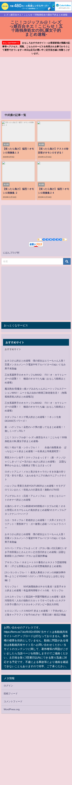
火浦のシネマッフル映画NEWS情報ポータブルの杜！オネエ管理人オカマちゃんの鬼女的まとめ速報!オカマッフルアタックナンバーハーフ (35, 510)
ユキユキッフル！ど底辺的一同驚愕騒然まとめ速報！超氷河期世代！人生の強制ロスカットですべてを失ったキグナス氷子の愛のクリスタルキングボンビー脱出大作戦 (35, 600)
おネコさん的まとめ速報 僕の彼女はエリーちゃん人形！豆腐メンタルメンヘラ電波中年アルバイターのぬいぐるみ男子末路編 (35, 364)
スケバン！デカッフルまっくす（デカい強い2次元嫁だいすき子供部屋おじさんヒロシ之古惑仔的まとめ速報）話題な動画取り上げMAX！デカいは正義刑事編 (36, 552)
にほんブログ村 (11, 252)
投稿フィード (11, 693)
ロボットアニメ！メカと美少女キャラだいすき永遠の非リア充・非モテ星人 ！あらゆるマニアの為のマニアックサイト (35, 475)
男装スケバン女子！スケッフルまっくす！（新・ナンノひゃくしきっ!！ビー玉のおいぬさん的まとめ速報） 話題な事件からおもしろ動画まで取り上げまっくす (35, 461)
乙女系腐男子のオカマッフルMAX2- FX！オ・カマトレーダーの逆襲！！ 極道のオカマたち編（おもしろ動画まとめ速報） (35, 379)
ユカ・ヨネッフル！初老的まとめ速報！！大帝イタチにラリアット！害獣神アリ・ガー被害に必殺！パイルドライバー (35, 524)
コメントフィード (13, 701)
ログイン (8, 685)
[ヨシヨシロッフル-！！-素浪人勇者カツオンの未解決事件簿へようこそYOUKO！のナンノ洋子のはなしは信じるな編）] (35, 576)
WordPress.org (12, 709)
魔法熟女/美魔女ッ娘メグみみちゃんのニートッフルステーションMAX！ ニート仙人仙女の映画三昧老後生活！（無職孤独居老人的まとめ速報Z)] (36, 393)
